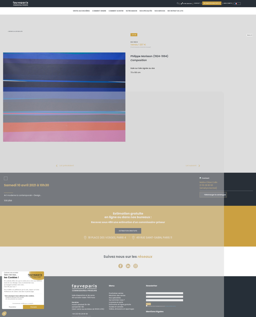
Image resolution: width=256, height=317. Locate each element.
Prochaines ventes (116, 293)
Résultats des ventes (117, 295)
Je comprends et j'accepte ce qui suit (156, 306)
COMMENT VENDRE (99, 11)
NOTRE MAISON (131, 11)
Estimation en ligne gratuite (120, 304)
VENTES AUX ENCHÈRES (81, 11)
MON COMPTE (228, 3)
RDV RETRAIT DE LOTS (175, 11)
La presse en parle (116, 302)
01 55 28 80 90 (187, 3)
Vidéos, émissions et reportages (121, 309)
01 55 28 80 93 (206, 185)
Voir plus (8, 200)
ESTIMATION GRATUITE (211, 3)
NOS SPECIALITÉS (146, 11)
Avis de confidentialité (170, 306)
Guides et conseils (116, 307)
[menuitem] (237, 3)
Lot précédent (67, 165)
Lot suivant (191, 165)
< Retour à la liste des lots (15, 31)
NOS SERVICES (160, 11)
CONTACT (197, 3)
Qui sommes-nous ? (117, 300)
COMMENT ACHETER (116, 11)
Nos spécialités (115, 298)
